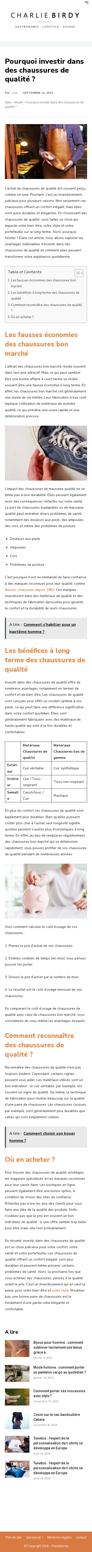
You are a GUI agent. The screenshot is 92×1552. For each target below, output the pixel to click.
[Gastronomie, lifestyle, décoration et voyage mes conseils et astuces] (46, 19)
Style (8, 102)
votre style (60, 1290)
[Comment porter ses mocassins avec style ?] (17, 1397)
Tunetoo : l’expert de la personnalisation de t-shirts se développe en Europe (58, 1443)
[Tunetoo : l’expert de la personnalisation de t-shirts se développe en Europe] (17, 1444)
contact (81, 1537)
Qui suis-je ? (34, 1537)
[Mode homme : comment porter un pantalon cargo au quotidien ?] (17, 1373)
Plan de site (14, 1537)
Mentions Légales (59, 1537)
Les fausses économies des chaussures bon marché (43, 283)
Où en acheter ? (22, 317)
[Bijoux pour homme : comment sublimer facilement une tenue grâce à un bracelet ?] (17, 1348)
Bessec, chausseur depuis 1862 (29, 589)
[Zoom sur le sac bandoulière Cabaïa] (17, 1420)
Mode (18, 102)
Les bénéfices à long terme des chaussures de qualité (45, 296)
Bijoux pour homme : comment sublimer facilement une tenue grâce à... (58, 1347)
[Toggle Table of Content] (76, 273)
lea (14, 92)
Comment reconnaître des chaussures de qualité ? (46, 308)
